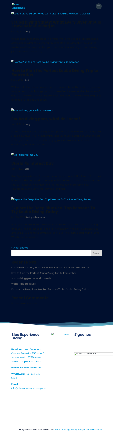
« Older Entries (19, 247)
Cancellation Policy (93, 429)
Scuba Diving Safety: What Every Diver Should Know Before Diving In (56, 24)
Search (96, 253)
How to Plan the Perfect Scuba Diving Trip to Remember (54, 72)
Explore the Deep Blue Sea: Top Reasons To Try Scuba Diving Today (53, 209)
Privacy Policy (77, 429)
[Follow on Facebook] (89, 347)
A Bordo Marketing (61, 429)
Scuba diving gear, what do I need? (46, 119)
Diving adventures (35, 217)
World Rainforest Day (32, 163)
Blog (28, 31)
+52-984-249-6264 (26, 367)
